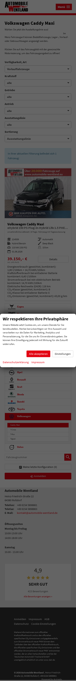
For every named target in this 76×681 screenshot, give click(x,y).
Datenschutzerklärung (16, 362)
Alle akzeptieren (38, 354)
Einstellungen (63, 354)
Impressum (38, 362)
